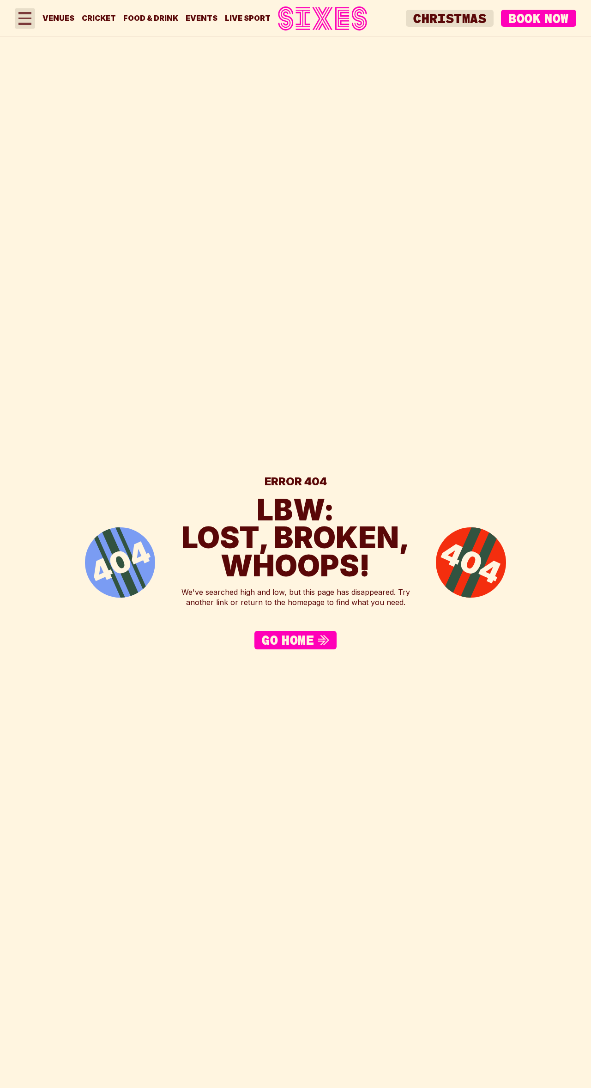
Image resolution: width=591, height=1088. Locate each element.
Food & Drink (150, 18)
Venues (58, 18)
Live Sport (248, 18)
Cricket (99, 18)
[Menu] (25, 18)
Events (201, 18)
